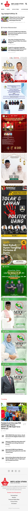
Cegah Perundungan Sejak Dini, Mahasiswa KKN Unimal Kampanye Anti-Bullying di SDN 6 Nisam (17, 49)
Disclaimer (14, 503)
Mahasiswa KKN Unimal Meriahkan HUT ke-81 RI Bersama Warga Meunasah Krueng (15, 443)
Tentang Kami (14, 495)
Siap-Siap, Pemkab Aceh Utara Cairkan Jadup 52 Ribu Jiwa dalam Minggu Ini (17, 41)
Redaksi (12, 22)
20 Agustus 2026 (12, 36)
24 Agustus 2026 (12, 52)
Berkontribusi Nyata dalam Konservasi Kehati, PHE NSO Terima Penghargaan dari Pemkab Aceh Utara (16, 459)
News (2, 9)
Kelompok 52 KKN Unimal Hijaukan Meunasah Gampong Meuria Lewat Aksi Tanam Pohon (17, 33)
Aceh (8, 9)
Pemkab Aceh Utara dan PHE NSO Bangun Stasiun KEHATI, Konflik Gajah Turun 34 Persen (11, 426)
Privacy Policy (14, 501)
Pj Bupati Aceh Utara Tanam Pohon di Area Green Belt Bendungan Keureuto (16, 19)
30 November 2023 (19, 22)
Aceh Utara (15, 9)
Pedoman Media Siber (14, 499)
